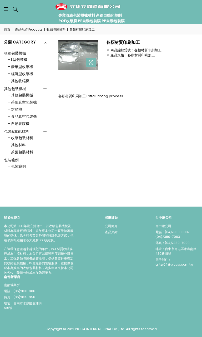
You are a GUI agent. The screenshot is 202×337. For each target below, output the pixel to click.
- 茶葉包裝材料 (20, 152)
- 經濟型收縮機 (20, 73)
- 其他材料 (17, 145)
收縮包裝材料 (56, 29)
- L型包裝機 (17, 59)
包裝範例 (11, 160)
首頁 (7, 29)
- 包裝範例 (17, 166)
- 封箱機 (15, 109)
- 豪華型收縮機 (20, 66)
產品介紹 (111, 232)
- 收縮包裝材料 (20, 137)
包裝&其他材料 (16, 131)
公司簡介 (111, 226)
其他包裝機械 (15, 88)
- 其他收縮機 (18, 81)
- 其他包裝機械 (20, 95)
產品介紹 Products (29, 29)
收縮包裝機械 (15, 53)
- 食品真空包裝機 (22, 116)
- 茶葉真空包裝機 (22, 102)
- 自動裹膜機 (18, 123)
